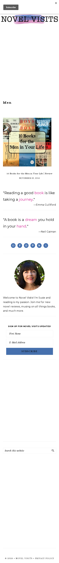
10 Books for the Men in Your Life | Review (29, 173)
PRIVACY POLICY (44, 559)
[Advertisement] (29, 62)
